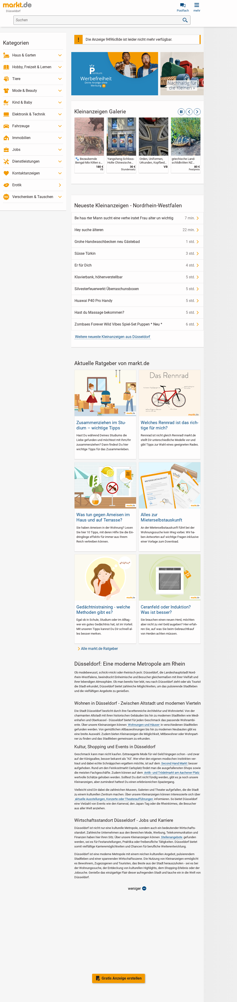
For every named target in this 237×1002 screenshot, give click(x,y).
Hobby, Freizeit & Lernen (31, 67)
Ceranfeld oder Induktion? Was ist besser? (166, 609)
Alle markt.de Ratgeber (99, 648)
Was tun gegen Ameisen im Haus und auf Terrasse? (103, 517)
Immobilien (21, 138)
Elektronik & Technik (28, 114)
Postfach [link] (183, 10)
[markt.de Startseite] (17, 4)
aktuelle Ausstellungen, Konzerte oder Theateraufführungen (114, 799)
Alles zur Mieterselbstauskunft (161, 517)
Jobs (16, 149)
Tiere (16, 79)
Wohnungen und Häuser (143, 724)
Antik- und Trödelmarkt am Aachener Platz (171, 772)
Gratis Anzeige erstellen (122, 978)
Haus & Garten (24, 55)
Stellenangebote (171, 837)
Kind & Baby (22, 102)
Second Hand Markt (174, 763)
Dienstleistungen (26, 161)
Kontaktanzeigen (26, 173)
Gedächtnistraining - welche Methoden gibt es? (103, 609)
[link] (89, 145)
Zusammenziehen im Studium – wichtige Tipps (101, 425)
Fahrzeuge (20, 126)
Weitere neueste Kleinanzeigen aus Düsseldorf (112, 337)
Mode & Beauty (24, 90)
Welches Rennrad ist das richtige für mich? (169, 425)
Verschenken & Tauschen (32, 197)
